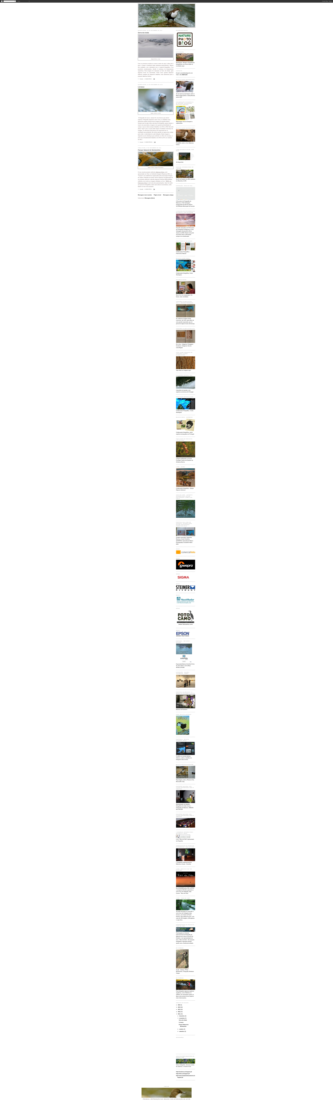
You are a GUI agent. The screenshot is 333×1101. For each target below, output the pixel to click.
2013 (179, 1009)
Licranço (141, 87)
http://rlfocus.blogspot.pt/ (183, 1073)
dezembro (182, 1016)
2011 (179, 1014)
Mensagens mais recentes (145, 195)
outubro (181, 1029)
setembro (182, 1031)
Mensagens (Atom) (150, 198)
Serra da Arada (143, 33)
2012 (179, 1011)
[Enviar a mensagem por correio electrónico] (154, 142)
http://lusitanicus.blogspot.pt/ (184, 1071)
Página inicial (157, 195)
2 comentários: (148, 142)
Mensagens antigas (168, 195)
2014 (179, 1007)
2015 (179, 1005)
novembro (182, 1018)
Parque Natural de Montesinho (149, 150)
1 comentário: (148, 189)
